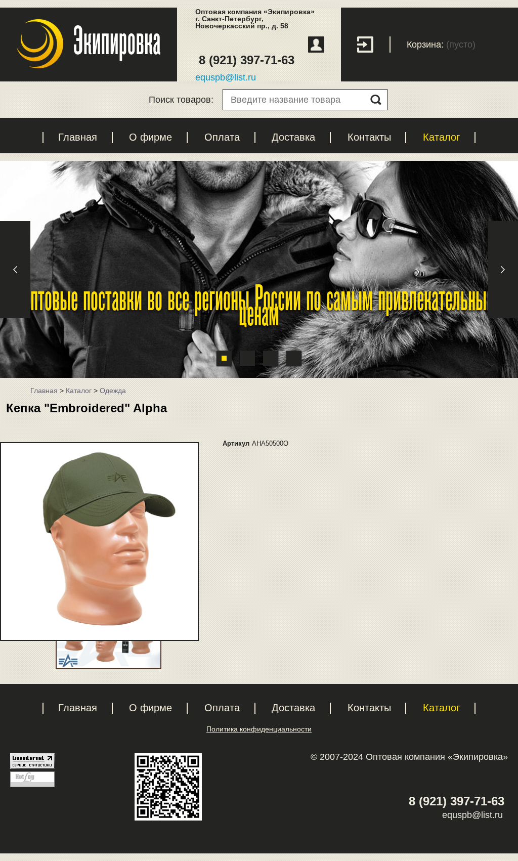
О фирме (150, 137)
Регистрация (316, 44)
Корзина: (425, 44)
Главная (77, 137)
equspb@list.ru (225, 77)
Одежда (113, 390)
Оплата (222, 137)
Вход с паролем (374, 44)
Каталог (441, 137)
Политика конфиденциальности (259, 729)
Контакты (369, 137)
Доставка (293, 137)
